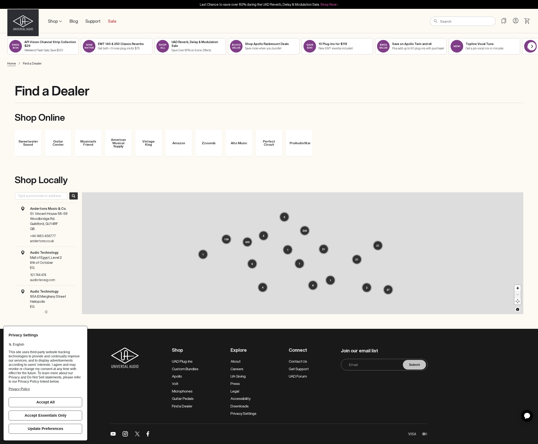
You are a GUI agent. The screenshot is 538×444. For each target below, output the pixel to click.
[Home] (23, 21)
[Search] (73, 196)
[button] (284, 217)
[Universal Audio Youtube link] (113, 434)
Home (11, 63)
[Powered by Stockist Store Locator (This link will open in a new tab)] (46, 312)
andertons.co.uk (42, 241)
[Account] (515, 20)
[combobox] (41, 196)
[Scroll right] (531, 46)
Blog (74, 21)
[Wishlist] (503, 20)
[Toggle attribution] (517, 309)
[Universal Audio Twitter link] (137, 434)
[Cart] (527, 20)
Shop (53, 21)
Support (92, 21)
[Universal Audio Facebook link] (147, 434)
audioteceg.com (42, 279)
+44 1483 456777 (43, 236)
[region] (302, 253)
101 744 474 (38, 274)
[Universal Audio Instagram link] (125, 434)
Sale (112, 21)
